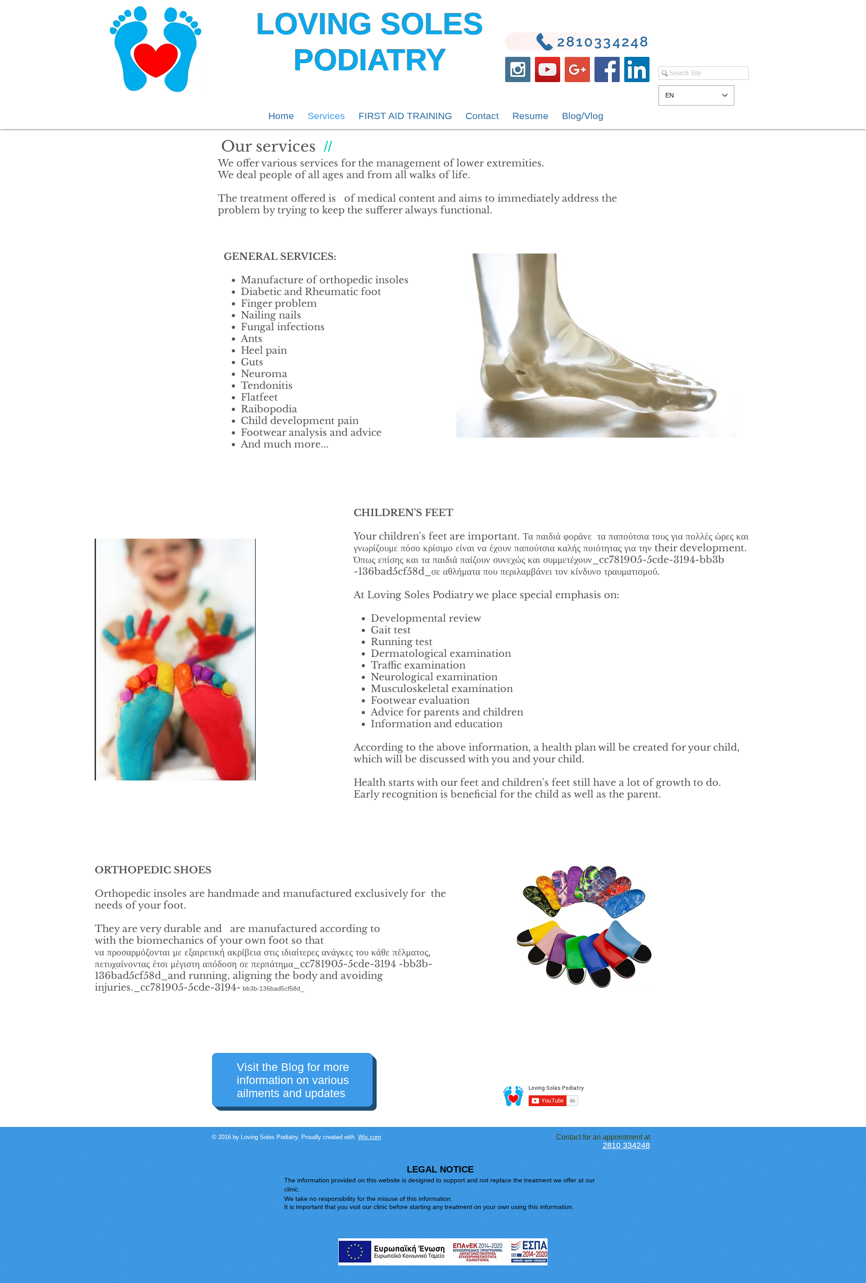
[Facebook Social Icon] (607, 69)
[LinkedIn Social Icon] (637, 69)
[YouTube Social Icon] (547, 69)
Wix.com (369, 1137)
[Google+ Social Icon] (577, 69)
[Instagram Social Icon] (517, 69)
